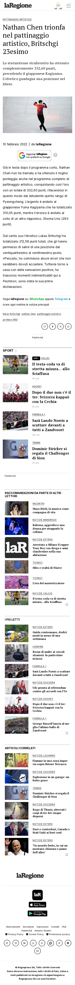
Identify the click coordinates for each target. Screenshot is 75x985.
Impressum (42, 926)
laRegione (44, 144)
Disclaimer (28, 926)
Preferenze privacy (59, 934)
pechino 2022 (10, 319)
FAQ (64, 926)
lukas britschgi (11, 313)
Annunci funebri (43, 930)
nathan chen (29, 313)
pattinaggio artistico (49, 313)
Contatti (55, 926)
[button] (7, 943)
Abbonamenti (13, 926)
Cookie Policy (36, 934)
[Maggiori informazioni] (55, 155)
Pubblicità (26, 930)
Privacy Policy (15, 934)
